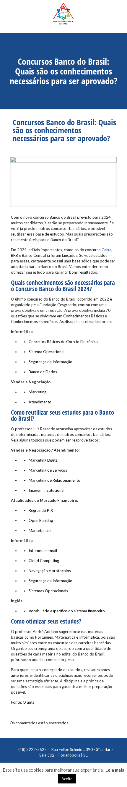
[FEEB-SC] (63, 16)
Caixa (106, 249)
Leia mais (114, 770)
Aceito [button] (67, 778)
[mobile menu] (119, 10)
